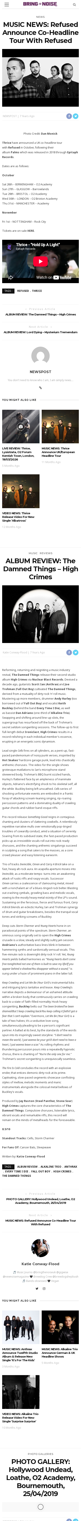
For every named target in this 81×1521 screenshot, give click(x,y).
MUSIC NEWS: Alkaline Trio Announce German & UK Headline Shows (60, 1352)
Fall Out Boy (40, 1171)
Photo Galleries (40, 1454)
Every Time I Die (16, 1171)
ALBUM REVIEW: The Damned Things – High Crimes (40, 314)
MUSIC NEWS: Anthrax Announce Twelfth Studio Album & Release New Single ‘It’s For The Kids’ (20, 1354)
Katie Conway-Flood (15, 652)
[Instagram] (44, 1288)
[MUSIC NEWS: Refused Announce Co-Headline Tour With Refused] (40, 77)
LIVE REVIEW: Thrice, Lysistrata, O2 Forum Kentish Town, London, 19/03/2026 (18, 454)
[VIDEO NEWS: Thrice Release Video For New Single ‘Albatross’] (21, 491)
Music (33, 553)
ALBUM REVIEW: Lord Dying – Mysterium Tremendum (40, 332)
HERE (30, 231)
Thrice (37, 291)
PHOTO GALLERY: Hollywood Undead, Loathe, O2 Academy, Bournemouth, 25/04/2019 (40, 1200)
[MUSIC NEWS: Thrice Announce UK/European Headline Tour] (60, 426)
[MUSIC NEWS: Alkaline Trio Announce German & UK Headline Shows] (60, 1327)
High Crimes (62, 1171)
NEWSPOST (10, 116)
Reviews (46, 553)
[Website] (40, 387)
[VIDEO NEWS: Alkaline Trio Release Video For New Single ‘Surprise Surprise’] (21, 1392)
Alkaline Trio (51, 1166)
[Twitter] (37, 1288)
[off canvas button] (7, 4)
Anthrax (70, 1166)
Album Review (27, 1166)
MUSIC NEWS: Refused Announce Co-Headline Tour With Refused (40, 1222)
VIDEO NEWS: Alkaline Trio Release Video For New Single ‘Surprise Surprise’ (20, 1417)
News (40, 16)
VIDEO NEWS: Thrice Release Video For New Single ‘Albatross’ (18, 516)
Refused (23, 291)
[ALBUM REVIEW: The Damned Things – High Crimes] (40, 614)
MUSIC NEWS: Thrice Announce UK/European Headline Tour (58, 452)
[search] (74, 4)
